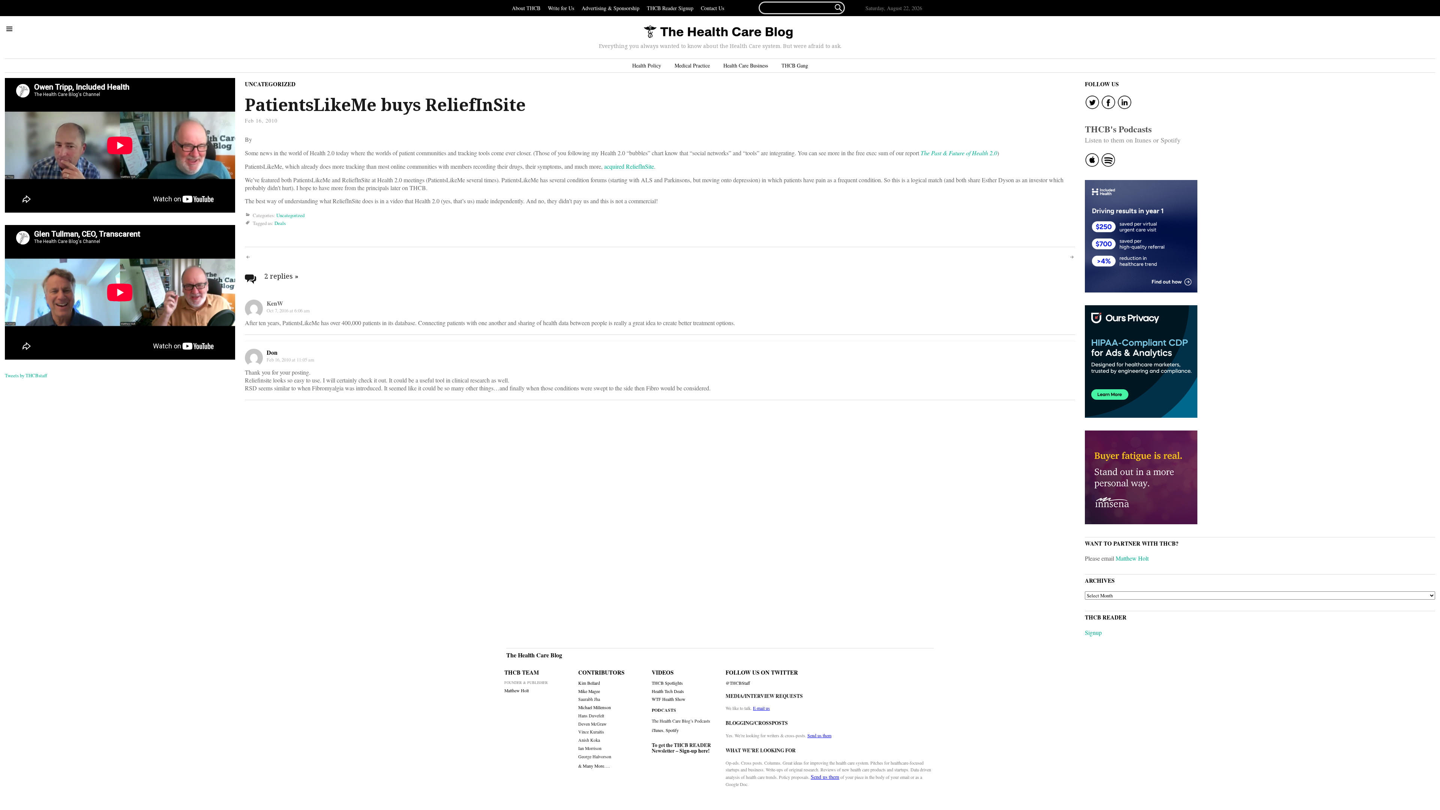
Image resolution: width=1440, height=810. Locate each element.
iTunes (657, 730)
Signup (1093, 632)
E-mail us (761, 708)
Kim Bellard (589, 683)
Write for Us (561, 8)
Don (272, 352)
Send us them (819, 735)
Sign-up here (694, 750)
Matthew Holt (1132, 558)
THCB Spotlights (667, 683)
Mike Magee (589, 691)
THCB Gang (795, 65)
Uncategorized (270, 84)
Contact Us (712, 8)
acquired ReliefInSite (629, 166)
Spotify (672, 730)
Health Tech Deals (668, 691)
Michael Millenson (594, 707)
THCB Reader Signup (670, 8)
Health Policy (646, 65)
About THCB (526, 8)
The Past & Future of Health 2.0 (959, 153)
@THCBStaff (738, 683)
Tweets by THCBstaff (26, 375)
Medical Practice (692, 65)
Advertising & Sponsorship (610, 8)
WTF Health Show (669, 699)
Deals (280, 223)
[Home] (718, 32)
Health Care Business (745, 65)
